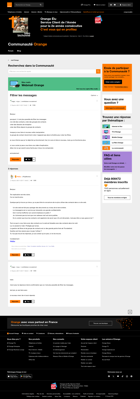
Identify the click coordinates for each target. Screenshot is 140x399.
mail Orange (15, 60)
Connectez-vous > (121, 87)
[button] (97, 100)
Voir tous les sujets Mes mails (87, 89)
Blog (19, 51)
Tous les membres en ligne (117, 198)
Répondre (15, 159)
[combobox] (52, 71)
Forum (10, 51)
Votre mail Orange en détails (114, 163)
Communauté (27, 44)
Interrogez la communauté (115, 108)
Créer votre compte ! (113, 82)
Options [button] (93, 95)
